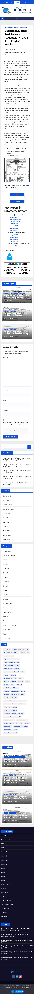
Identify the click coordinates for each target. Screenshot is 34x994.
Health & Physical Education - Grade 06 (14, 691)
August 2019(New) (16, 221)
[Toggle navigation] (17, 18)
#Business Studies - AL (12, 52)
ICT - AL (6, 697)
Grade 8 (5, 595)
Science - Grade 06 (15, 717)
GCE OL (6, 311)
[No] (32, 989)
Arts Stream (7, 551)
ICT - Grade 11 (13, 697)
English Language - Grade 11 (11, 672)
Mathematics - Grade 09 (10, 710)
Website (5, 410)
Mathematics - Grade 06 (18, 704)
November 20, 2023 (12, 782)
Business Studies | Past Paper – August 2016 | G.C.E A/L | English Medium (22, 270)
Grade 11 (5, 573)
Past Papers (23, 27)
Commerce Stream (9, 27)
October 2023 (7, 505)
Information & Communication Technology (15, 700)
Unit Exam (6, 638)
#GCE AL (23, 52)
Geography (13, 675)
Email (5, 400)
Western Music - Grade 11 (10, 733)
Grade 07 (6, 681)
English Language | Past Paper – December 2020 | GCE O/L (16, 817)
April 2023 (6, 531)
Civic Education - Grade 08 (11, 652)
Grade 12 (6, 577)
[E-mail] (7, 262)
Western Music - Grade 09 (11, 729)
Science (5, 616)
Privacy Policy (19, 991)
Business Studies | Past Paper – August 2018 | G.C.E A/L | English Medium (11, 270)
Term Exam (6, 629)
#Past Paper (8, 55)
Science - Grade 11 (9, 723)
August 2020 (14, 217)
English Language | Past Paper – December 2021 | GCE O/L (16, 333)
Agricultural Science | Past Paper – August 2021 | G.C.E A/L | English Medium (17, 298)
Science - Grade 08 (9, 720)
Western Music (8, 726)
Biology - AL (7, 649)
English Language (8, 655)
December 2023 (8, 496)
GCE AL (17, 27)
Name (5, 391)
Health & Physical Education (11, 688)
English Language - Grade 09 (11, 665)
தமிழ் (7, 2)
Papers (5, 608)
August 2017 (14, 226)
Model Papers (7, 603)
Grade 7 (5, 590)
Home (25, 2)
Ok (12, 991)
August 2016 (14, 228)
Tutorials (6, 634)
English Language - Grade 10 (11, 668)
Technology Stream (9, 625)
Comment (6, 357)
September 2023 (8, 509)
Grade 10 (6, 568)
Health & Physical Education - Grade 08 (14, 694)
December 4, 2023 (11, 764)
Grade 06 (20, 678)
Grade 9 (5, 599)
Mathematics (7, 704)
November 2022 (8, 539)
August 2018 (14, 224)
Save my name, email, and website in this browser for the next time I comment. (16, 424)
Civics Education (24, 652)
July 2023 (6, 518)
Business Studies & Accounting (20, 649)
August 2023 (7, 513)
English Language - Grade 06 (11, 659)
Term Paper (19, 723)
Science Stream (20, 293)
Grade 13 (6, 581)
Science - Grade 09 (21, 720)
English (17, 2)
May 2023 (6, 526)
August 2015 (14, 230)
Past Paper (21, 713)
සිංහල (11, 2)
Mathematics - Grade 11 (10, 713)
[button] (31, 18)
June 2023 (6, 522)
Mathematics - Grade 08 (10, 707)
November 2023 (8, 500)
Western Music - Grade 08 (21, 726)
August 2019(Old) (15, 219)
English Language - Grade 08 (11, 662)
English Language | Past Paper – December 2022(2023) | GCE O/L (15, 315)
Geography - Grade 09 (10, 678)
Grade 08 (13, 681)
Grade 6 (5, 586)
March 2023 (7, 535)
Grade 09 (20, 681)
